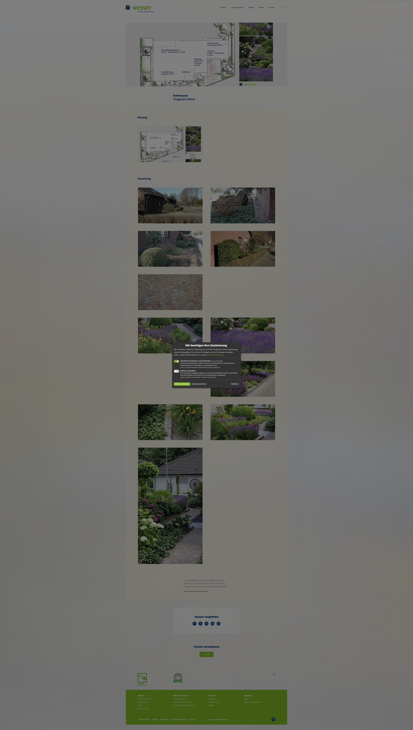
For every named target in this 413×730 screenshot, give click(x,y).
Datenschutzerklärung (215, 355)
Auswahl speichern (199, 384)
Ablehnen (235, 384)
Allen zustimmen (182, 384)
